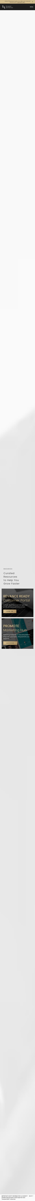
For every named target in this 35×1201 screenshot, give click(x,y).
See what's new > (21, 2)
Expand (30, 1196)
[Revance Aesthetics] (7, 7)
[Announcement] (32, 1)
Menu (31, 7)
